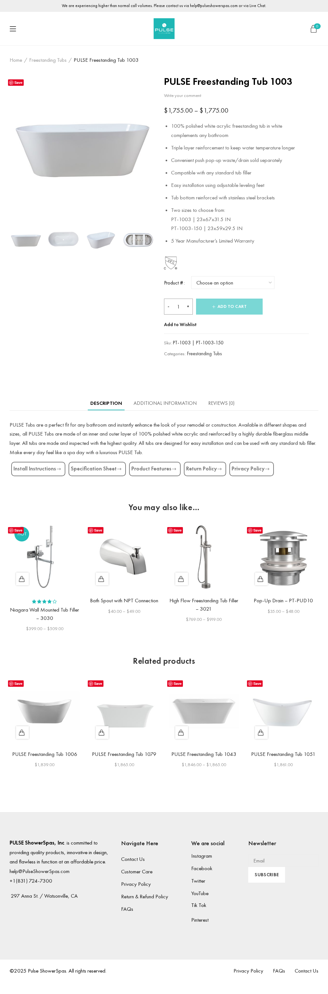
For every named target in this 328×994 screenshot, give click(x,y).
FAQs (127, 909)
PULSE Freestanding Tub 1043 (203, 754)
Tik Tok (198, 905)
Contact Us (133, 859)
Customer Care (136, 871)
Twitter (198, 881)
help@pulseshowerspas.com (214, 5)
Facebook (201, 868)
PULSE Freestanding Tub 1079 (124, 754)
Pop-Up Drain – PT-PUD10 (283, 600)
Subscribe (267, 875)
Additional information (165, 403)
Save (18, 82)
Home (16, 60)
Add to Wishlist (180, 324)
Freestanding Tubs (48, 60)
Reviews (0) (221, 403)
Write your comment (182, 95)
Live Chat (257, 5)
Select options (22, 579)
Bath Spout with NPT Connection (124, 600)
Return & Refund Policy (144, 896)
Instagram (201, 856)
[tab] (106, 403)
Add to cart (232, 306)
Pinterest (200, 920)
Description (106, 403)
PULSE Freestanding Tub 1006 (44, 754)
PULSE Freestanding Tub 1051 (283, 754)
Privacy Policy (136, 884)
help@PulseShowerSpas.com (40, 871)
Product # (173, 283)
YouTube (200, 893)
